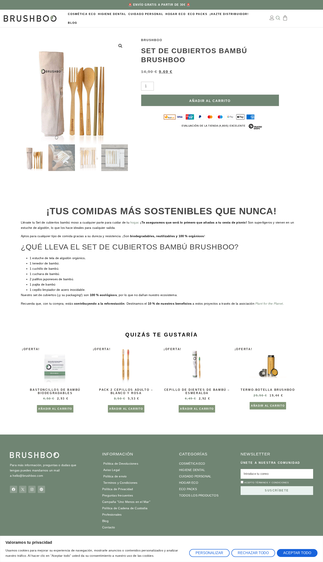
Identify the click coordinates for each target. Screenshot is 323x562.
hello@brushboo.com (28, 475)
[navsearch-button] (278, 18)
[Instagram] (32, 489)
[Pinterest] (41, 489)
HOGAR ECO (175, 14)
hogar (134, 222)
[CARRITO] (285, 18)
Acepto (266, 482)
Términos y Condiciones (272, 482)
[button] (120, 46)
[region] (161, 549)
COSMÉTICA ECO (82, 14)
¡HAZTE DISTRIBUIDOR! (229, 14)
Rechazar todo (253, 553)
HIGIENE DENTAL (112, 14)
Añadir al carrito (210, 101)
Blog (72, 22)
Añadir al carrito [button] (55, 408)
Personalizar (209, 553)
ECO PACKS (197, 14)
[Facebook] (13, 489)
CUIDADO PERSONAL (145, 14)
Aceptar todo (297, 553)
